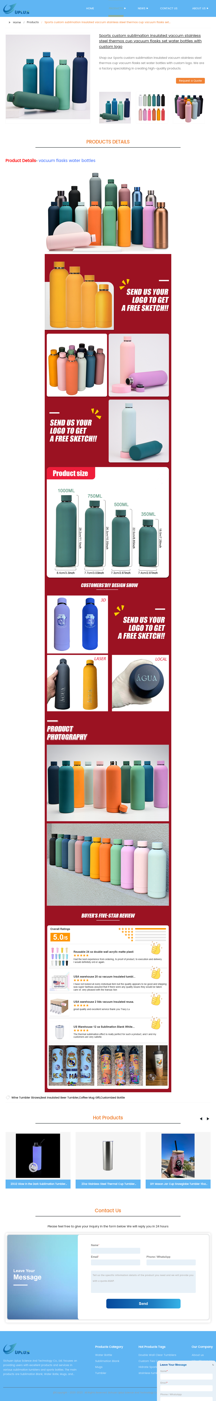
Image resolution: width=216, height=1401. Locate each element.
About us (199, 8)
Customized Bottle (112, 1097)
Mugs (98, 1367)
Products (116, 8)
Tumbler (100, 1373)
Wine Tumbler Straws (25, 1097)
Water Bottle (103, 1355)
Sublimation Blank (107, 1361)
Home (90, 8)
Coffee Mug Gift (89, 1097)
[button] (201, 1118)
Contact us (168, 8)
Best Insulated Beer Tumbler (59, 1097)
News (141, 8)
